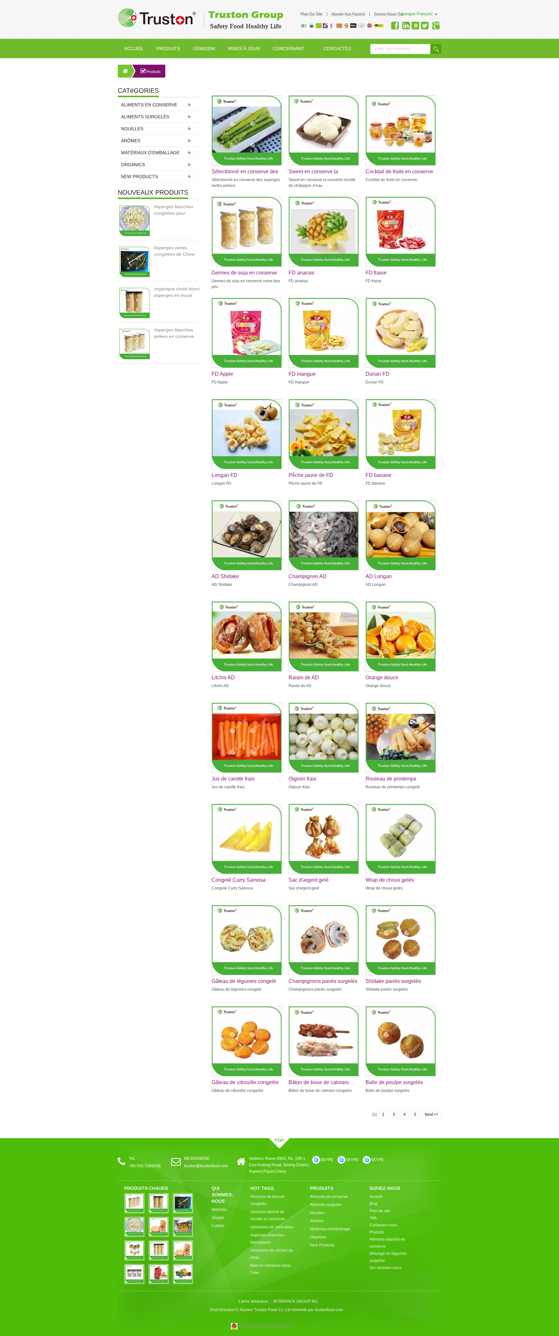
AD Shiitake (225, 576)
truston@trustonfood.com (206, 1166)
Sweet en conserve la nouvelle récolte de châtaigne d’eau (322, 172)
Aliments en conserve (149, 104)
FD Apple (222, 374)
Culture (218, 1225)
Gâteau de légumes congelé (244, 981)
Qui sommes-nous (385, 1268)
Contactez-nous (338, 52)
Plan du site (312, 14)
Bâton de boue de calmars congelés (319, 1083)
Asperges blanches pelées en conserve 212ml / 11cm (174, 333)
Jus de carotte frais (233, 778)
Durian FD (377, 374)
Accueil (134, 48)
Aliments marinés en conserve (387, 1243)
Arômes (130, 140)
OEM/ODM (204, 48)
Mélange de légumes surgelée (388, 1257)
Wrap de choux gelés (390, 880)
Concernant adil (288, 52)
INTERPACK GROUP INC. (296, 1301)
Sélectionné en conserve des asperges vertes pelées (245, 172)
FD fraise (376, 272)
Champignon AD (308, 576)
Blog (373, 1203)
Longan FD (224, 475)
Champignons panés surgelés (323, 981)
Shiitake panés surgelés (393, 981)
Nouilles (132, 128)
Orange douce (382, 677)
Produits (168, 48)
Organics (133, 164)
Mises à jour (244, 48)
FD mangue (302, 374)
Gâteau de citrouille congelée (245, 1082)
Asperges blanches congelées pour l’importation (173, 210)
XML (373, 1218)
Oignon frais (302, 778)
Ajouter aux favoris (348, 14)
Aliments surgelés (145, 116)
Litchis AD (223, 677)
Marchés (219, 1209)
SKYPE (326, 1160)
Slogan (218, 1217)
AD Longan (379, 576)
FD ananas (301, 272)
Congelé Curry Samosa (239, 880)
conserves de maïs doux (271, 1227)
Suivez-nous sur (389, 14)
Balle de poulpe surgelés (394, 1082)
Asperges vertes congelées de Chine (174, 251)
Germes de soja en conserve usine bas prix (244, 273)
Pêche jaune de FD (311, 475)
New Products (139, 176)
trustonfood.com (329, 1310)
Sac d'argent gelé (309, 880)
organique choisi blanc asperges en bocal (177, 292)
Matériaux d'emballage (150, 152)
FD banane (378, 475)
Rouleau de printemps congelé (391, 779)
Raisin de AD (304, 677)
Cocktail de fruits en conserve (399, 171)
